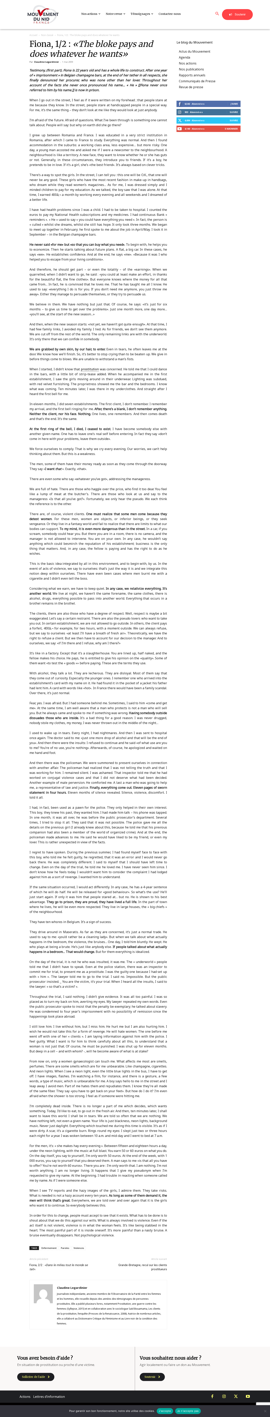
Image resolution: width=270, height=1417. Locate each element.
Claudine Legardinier (46, 61)
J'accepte (165, 1410)
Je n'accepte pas (188, 1410)
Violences (79, 1247)
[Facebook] (212, 1397)
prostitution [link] (90, 369)
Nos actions (187, 63)
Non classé (47, 35)
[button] (217, 14)
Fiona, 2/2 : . (58, 1267)
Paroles (65, 1247)
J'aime (234, 103)
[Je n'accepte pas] (265, 1411)
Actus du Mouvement (194, 51)
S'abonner (231, 128)
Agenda (184, 57)
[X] (236, 1397)
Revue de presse (191, 87)
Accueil (33, 35)
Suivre (234, 112)
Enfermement (49, 1247)
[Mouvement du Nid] (43, 14)
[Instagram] (224, 1397)
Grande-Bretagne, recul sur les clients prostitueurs (142, 1267)
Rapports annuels (192, 75)
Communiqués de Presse (197, 81)
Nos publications (191, 69)
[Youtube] (248, 1397)
